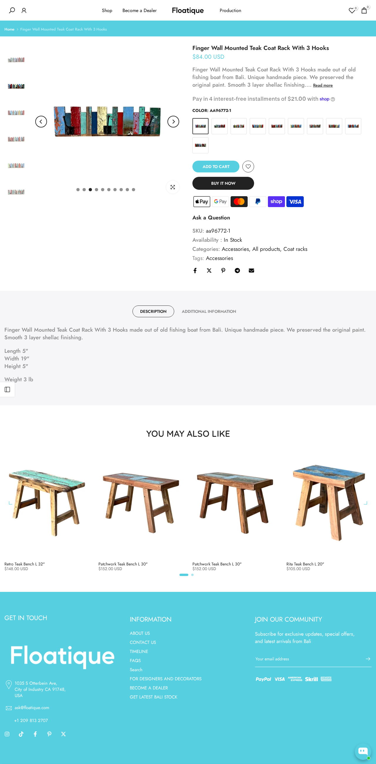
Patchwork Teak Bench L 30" (123, 564)
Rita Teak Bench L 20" (305, 564)
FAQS (135, 660)
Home (9, 29)
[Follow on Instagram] (7, 734)
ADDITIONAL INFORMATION (209, 311)
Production (230, 10)
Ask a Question (211, 217)
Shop (107, 10)
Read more (323, 85)
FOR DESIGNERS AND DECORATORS (166, 679)
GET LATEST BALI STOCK (153, 697)
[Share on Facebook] (195, 270)
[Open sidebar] (7, 389)
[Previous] (41, 121)
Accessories (235, 249)
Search (136, 669)
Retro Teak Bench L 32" (24, 564)
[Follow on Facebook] (35, 734)
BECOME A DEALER (149, 688)
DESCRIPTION (153, 311)
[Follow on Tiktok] (21, 734)
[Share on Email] (251, 270)
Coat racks (295, 249)
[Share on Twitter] (209, 270)
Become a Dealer (139, 10)
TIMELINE (139, 651)
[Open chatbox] (363, 751)
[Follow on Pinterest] (49, 734)
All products (266, 249)
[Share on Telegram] (237, 270)
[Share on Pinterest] (223, 270)
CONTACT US (143, 642)
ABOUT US (140, 633)
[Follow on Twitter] (63, 734)
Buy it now (223, 183)
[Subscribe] (365, 659)
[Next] (173, 121)
